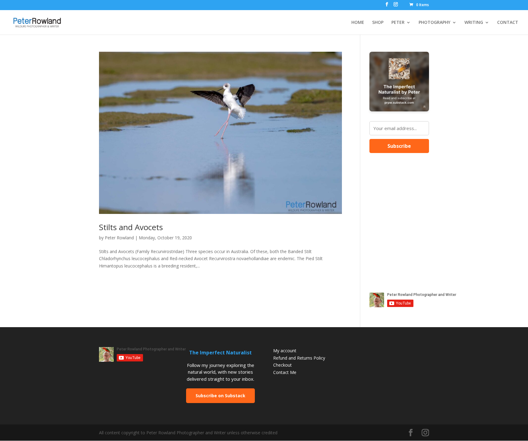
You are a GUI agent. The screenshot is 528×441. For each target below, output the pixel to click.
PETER (398, 22)
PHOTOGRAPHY (434, 22)
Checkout (282, 365)
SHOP (377, 22)
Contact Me (284, 372)
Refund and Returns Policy (299, 358)
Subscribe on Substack (220, 395)
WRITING (473, 22)
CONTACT (507, 22)
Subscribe (399, 146)
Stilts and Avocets (131, 227)
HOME (357, 22)
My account (284, 350)
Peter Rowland (119, 238)
